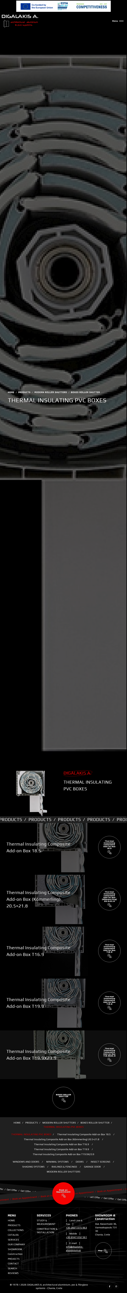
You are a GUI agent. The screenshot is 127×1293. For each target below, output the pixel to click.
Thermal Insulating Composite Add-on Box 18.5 (84, 1134)
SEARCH (12, 1268)
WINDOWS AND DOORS (26, 1161)
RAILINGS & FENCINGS (64, 1166)
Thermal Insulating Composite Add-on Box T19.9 (61, 1149)
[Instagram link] (116, 1286)
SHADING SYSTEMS (33, 1166)
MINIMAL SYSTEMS (57, 1161)
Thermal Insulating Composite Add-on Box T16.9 (61, 1144)
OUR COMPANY (16, 1244)
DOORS (80, 1161)
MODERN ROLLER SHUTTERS (59, 1122)
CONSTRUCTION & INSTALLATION (47, 1230)
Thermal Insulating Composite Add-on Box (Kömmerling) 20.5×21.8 (61, 1139)
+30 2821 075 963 (76, 1227)
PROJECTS (13, 1258)
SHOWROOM (15, 1249)
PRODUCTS (31, 1122)
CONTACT (13, 1263)
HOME (17, 1122)
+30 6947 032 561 (76, 1237)
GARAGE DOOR (92, 1166)
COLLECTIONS (16, 1230)
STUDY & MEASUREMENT (46, 1222)
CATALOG (13, 1234)
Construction (15, 1253)
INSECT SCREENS (100, 1161)
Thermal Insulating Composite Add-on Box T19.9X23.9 (63, 1154)
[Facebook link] (109, 1286)
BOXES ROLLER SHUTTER (95, 1122)
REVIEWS (13, 1273)
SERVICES (13, 1239)
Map (100, 1250)
